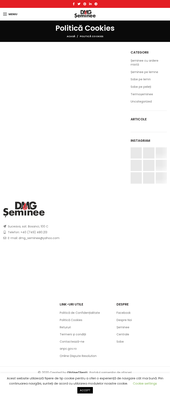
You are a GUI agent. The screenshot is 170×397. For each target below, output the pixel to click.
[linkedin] (90, 4)
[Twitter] (79, 4)
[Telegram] (96, 4)
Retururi (65, 327)
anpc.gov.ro (68, 349)
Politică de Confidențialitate (80, 313)
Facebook (124, 313)
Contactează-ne (72, 342)
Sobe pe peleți (141, 87)
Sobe (120, 342)
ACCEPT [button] (85, 390)
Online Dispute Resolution (78, 356)
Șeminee (123, 327)
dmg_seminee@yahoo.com (39, 238)
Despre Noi (124, 320)
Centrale (123, 334)
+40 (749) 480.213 (34, 232)
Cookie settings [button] (145, 383)
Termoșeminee (142, 94)
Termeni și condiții (73, 334)
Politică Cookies (71, 320)
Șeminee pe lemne (144, 72)
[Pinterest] (85, 4)
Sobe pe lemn (141, 79)
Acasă (71, 36)
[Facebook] (73, 4)
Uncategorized (141, 101)
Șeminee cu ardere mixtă (144, 63)
